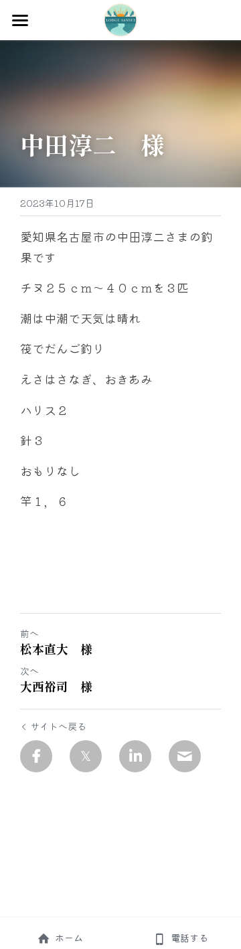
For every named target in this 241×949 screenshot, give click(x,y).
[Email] (185, 756)
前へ (29, 633)
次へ (29, 670)
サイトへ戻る (58, 726)
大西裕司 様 (56, 686)
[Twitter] (86, 756)
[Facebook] (36, 756)
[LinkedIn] (135, 756)
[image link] (120, 19)
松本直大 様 (56, 649)
